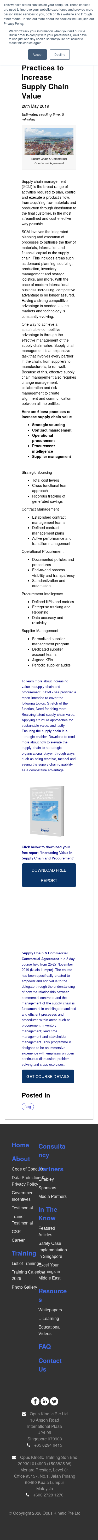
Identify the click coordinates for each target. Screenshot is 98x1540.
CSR (16, 1231)
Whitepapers (50, 1310)
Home (20, 1144)
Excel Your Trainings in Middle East (49, 1271)
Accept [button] (37, 54)
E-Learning (48, 1318)
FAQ (44, 1346)
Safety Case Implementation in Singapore (52, 1250)
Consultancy (51, 1150)
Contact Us (50, 1365)
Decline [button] (59, 54)
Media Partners (52, 1196)
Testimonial (22, 1208)
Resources (52, 1295)
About (21, 1158)
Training (24, 1252)
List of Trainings (26, 1263)
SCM (27, 186)
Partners (51, 1168)
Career (18, 1240)
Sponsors (47, 1188)
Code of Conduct (27, 1169)
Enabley (46, 1179)
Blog (28, 1106)
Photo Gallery (24, 1287)
